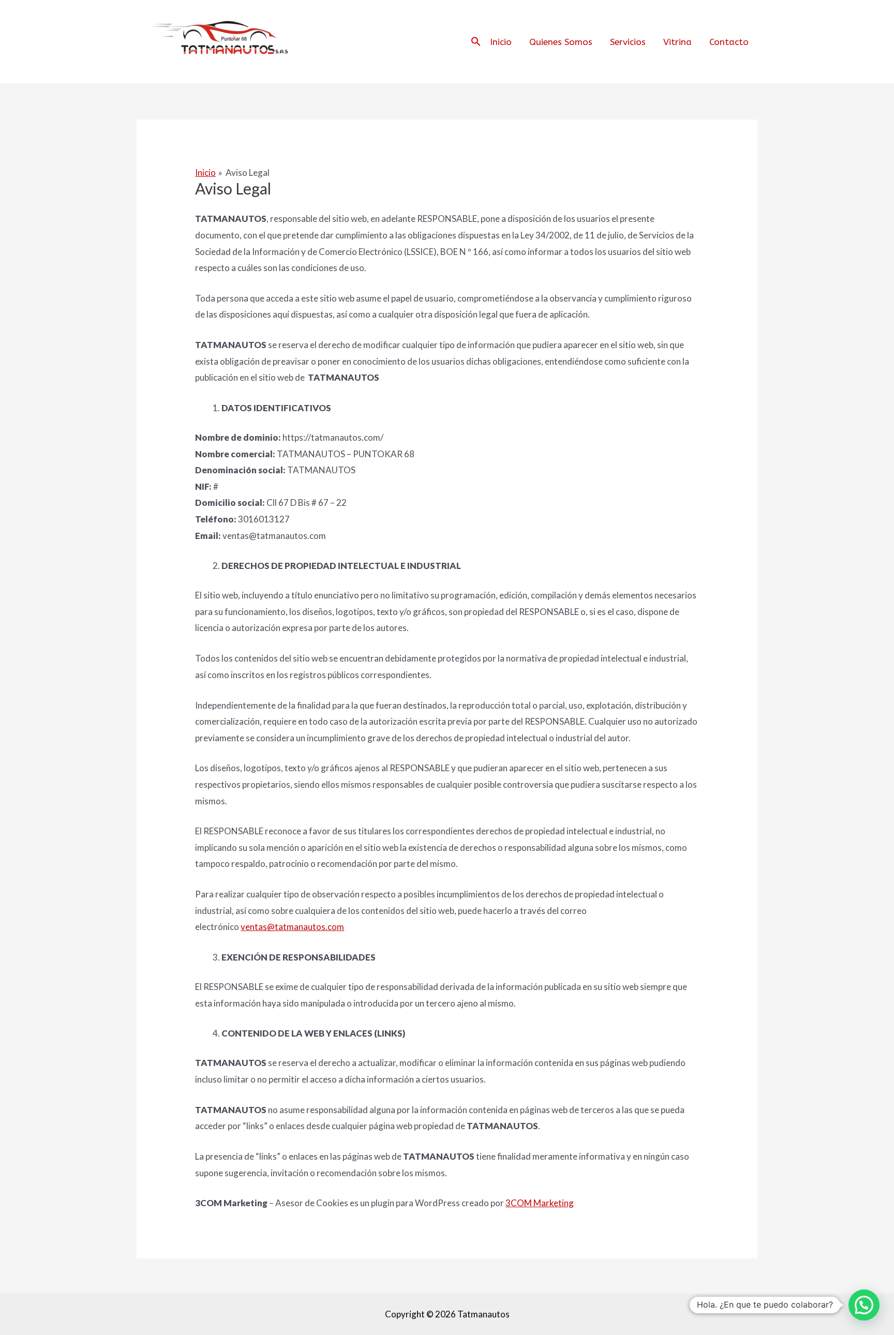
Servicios (628, 42)
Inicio (501, 42)
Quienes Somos (560, 42)
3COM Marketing (539, 1202)
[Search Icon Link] (476, 42)
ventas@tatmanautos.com (292, 926)
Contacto (729, 42)
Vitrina (677, 42)
